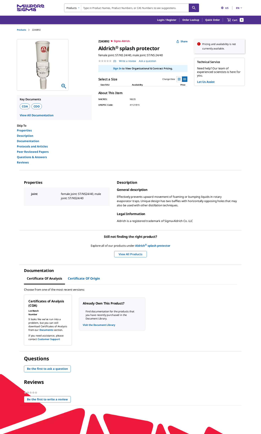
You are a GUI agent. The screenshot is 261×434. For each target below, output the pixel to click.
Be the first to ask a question (47, 369)
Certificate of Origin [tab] (84, 278)
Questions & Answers (32, 157)
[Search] (194, 8)
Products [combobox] (71, 8)
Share (184, 41)
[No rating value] (105, 61)
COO (37, 106)
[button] (166, 20)
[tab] (24, 30)
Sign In (117, 68)
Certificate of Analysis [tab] (44, 278)
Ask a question (147, 61)
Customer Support (49, 339)
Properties (24, 130)
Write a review (127, 61)
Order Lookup (190, 20)
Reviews (23, 162)
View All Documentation (36, 115)
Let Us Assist (206, 82)
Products (21, 29)
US (227, 8)
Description (25, 136)
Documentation (28, 141)
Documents (46, 330)
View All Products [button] (130, 254)
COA (25, 106)
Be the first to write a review (49, 400)
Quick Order (212, 20)
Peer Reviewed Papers (33, 152)
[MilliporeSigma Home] (30, 7)
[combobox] (131, 8)
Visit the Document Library (99, 325)
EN (237, 8)
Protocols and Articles (32, 146)
